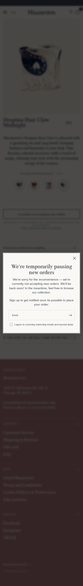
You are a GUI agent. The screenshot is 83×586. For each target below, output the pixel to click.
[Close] (74, 258)
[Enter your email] (70, 315)
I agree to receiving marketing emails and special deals (43, 324)
